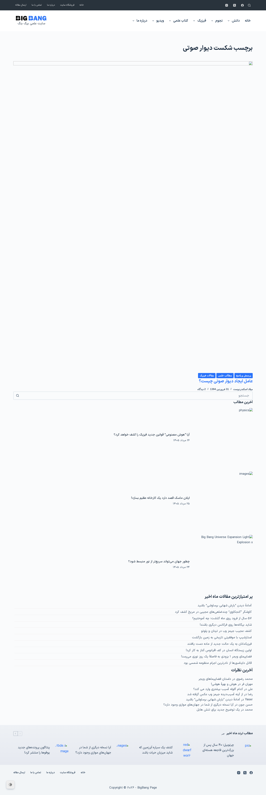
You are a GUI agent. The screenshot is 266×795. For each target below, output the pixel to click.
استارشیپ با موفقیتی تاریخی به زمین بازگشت (222, 637)
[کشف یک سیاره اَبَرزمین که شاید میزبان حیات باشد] (184, 750)
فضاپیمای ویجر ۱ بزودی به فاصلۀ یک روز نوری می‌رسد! (216, 656)
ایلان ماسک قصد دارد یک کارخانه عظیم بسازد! (160, 498)
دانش (236, 20)
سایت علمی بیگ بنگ (31, 23)
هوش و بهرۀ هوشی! (224, 684)
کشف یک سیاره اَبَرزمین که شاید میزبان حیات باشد (156, 750)
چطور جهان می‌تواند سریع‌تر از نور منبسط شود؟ (159, 561)
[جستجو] (249, 5)
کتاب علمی (180, 20)
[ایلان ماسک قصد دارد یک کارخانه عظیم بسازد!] (223, 501)
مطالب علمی (225, 375)
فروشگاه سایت (67, 5)
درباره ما (51, 5)
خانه (82, 5)
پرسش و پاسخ (243, 375)
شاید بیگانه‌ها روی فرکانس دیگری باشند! (226, 625)
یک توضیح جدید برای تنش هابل (218, 709)
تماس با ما (37, 5)
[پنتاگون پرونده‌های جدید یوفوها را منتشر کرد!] (61, 750)
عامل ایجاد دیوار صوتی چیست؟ (226, 381)
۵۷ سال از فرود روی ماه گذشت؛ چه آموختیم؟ (222, 618)
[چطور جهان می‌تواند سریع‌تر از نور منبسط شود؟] (223, 564)
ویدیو (160, 20)
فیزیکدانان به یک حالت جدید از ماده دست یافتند (219, 644)
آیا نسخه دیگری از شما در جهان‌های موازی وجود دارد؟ (198, 704)
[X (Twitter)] (234, 5)
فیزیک (201, 20)
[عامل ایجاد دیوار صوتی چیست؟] (133, 217)
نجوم (219, 20)
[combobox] (136, 395)
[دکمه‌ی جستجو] (17, 395)
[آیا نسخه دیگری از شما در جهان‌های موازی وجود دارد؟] (122, 750)
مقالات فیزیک (207, 375)
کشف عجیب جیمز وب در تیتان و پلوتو (226, 631)
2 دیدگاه (201, 389)
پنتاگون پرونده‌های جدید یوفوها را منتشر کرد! (34, 750)
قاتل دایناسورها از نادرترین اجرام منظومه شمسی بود (218, 663)
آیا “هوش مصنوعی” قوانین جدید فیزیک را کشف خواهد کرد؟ (152, 434)
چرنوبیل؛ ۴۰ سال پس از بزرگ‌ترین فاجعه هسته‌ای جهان (218, 750)
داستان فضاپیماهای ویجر (214, 679)
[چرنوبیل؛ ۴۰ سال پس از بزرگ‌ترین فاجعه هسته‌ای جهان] (245, 750)
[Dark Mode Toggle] (10, 784)
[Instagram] (226, 5)
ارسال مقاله (20, 5)
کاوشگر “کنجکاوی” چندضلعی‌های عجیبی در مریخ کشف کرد (213, 612)
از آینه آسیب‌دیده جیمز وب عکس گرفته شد (215, 694)
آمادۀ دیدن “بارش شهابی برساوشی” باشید (225, 605)
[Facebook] (242, 5)
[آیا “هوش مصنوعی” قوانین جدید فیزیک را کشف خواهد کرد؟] (223, 437)
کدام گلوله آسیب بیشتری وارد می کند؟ (218, 689)
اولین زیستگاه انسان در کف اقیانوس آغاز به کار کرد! (219, 650)
